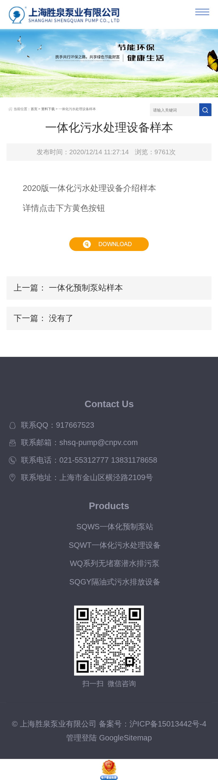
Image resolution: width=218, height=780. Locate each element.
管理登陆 (81, 738)
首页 (34, 109)
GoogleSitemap (125, 738)
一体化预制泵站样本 (86, 287)
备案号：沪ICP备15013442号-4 (152, 724)
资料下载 (48, 109)
